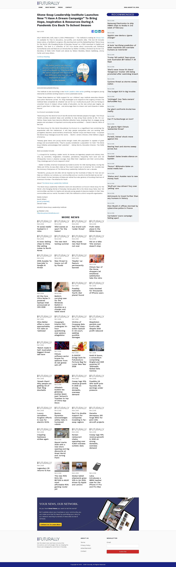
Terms (83, 542)
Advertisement (86, 548)
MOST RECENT (50, 7)
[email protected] (43, 201)
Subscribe (122, 551)
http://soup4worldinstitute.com (48, 213)
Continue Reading (43, 57)
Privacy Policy (85, 545)
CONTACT (69, 7)
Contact (83, 551)
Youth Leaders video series (74, 91)
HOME (41, 7)
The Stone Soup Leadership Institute (55, 183)
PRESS (60, 7)
